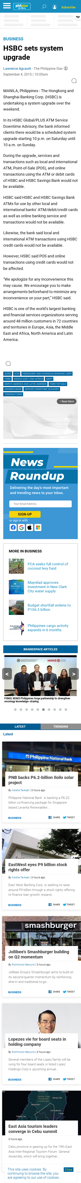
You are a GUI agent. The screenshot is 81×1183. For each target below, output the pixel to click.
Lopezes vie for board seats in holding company (37, 1042)
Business (13, 38)
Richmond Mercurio (23, 964)
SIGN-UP (25, 514)
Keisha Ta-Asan (20, 790)
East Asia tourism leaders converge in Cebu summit (32, 1129)
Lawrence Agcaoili (17, 69)
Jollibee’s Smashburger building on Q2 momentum (38, 954)
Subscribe (68, 7)
